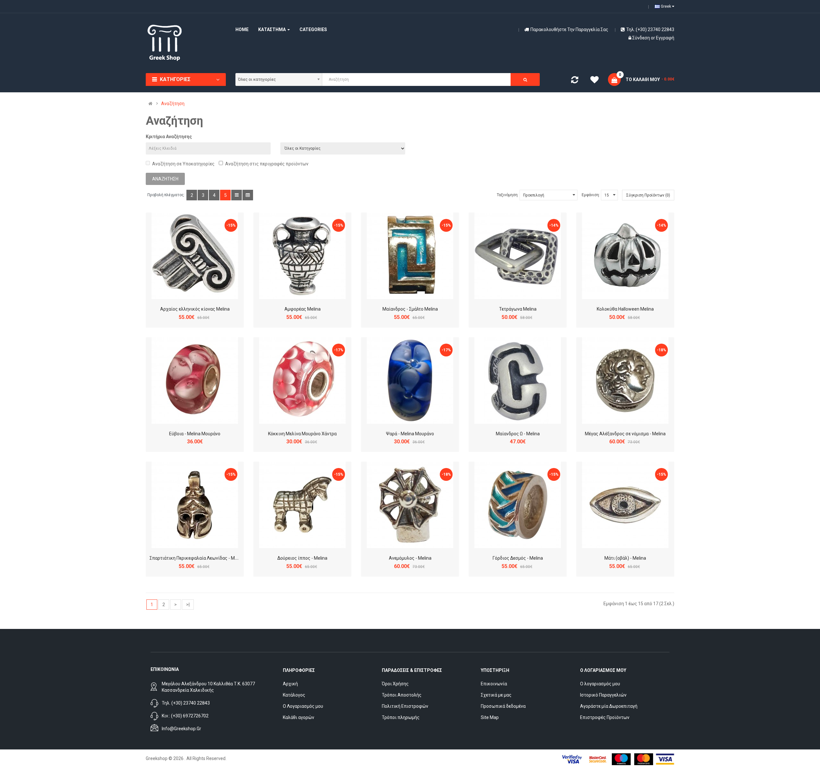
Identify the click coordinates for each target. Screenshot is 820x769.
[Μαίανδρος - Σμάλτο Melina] (410, 256)
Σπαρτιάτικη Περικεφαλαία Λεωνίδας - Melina (197, 558)
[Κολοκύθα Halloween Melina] (625, 256)
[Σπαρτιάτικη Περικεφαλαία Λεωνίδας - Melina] (195, 505)
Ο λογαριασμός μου (600, 683)
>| (188, 604)
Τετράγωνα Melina (518, 309)
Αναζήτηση (172, 103)
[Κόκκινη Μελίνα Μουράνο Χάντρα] (302, 380)
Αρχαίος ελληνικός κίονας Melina (195, 309)
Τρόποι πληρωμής (401, 717)
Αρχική (290, 683)
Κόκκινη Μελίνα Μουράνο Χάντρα (302, 433)
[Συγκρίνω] (574, 81)
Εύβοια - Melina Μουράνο (194, 433)
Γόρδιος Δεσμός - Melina (518, 558)
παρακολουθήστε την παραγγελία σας (569, 29)
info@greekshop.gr (181, 728)
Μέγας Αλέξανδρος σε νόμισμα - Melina (625, 433)
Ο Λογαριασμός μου (303, 706)
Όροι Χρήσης (395, 683)
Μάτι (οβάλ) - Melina (625, 558)
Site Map (490, 717)
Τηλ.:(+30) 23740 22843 (650, 29)
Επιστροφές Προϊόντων (604, 717)
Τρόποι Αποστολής (402, 695)
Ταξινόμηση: (508, 195)
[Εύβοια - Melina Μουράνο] (195, 380)
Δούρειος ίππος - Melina (302, 558)
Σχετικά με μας (496, 695)
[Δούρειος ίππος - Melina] (302, 505)
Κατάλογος (294, 695)
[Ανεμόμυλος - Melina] (410, 505)
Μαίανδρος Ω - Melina (518, 433)
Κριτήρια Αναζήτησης (169, 136)
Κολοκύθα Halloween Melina (625, 309)
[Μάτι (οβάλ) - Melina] (625, 505)
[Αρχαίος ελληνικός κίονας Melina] (195, 256)
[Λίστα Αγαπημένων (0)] (594, 81)
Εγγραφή (665, 37)
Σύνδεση (641, 37)
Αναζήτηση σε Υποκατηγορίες (183, 163)
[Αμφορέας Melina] (302, 256)
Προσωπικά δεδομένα (503, 706)
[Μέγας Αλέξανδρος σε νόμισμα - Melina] (625, 380)
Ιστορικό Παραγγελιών (603, 695)
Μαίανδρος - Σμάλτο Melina (410, 309)
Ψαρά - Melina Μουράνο (410, 433)
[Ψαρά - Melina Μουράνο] (410, 380)
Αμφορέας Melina (302, 309)
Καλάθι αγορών (298, 717)
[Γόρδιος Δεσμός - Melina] (517, 505)
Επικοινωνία (494, 683)
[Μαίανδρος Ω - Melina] (517, 380)
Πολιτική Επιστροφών (405, 706)
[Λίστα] (236, 195)
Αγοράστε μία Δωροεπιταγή (608, 706)
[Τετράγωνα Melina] (517, 256)
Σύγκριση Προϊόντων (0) (648, 195)
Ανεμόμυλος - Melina (410, 558)
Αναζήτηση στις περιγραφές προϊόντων (266, 163)
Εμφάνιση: (591, 195)
